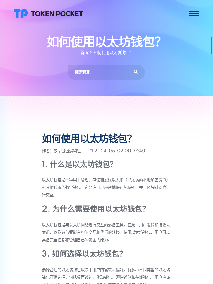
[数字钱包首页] (48, 13)
